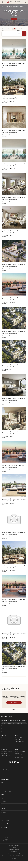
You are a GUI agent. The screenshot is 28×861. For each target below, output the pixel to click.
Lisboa (3, 794)
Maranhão (4, 827)
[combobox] (10, 34)
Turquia (6, 837)
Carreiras (3, 746)
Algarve (3, 798)
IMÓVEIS (6, 6)
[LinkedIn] (15, 762)
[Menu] (25, 2)
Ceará (3, 831)
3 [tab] (13, 709)
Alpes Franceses (5, 772)
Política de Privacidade (14, 849)
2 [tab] (12, 709)
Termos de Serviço (15, 857)
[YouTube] (18, 762)
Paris (2, 782)
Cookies (14, 847)
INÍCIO (3, 6)
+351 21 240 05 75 (19, 757)
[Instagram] (10, 762)
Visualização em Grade (20, 29)
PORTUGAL (7, 791)
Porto (2, 805)
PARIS (21, 6)
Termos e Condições (14, 845)
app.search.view (14, 29)
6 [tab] (17, 709)
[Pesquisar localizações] (3, 2)
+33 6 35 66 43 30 (5, 755)
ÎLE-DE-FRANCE (16, 6)
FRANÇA (10, 6)
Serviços (3, 741)
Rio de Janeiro (5, 824)
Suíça (4, 840)
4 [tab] (14, 709)
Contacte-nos (4, 739)
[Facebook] (12, 762)
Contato (14, 19)
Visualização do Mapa (5, 29)
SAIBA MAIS (14, 702)
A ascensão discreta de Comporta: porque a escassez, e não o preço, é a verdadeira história (14, 698)
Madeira (3, 812)
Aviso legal (14, 851)
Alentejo (3, 801)
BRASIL (5, 821)
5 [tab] (15, 709)
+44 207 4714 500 (19, 741)
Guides (3, 744)
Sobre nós (3, 737)
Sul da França (4, 779)
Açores (3, 808)
